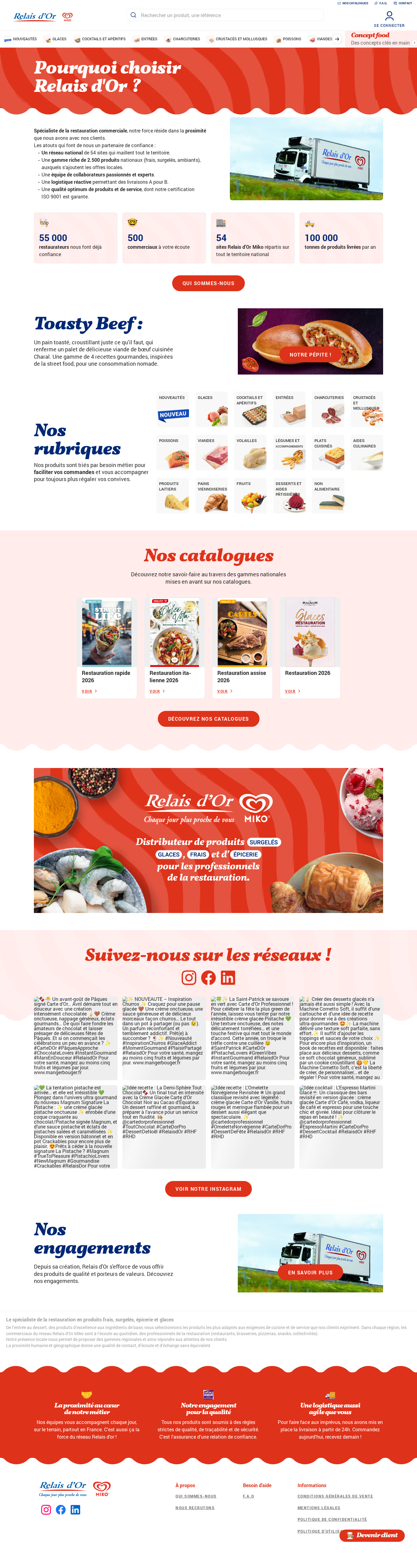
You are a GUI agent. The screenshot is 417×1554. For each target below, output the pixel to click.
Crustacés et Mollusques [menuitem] (241, 38)
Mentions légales (319, 1507)
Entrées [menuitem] (149, 38)
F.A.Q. (383, 3)
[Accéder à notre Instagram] (46, 1510)
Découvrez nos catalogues (208, 718)
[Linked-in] (228, 978)
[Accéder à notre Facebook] (60, 1510)
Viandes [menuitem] (324, 38)
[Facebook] (208, 978)
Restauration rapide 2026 (106, 676)
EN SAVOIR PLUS (310, 1272)
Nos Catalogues (355, 3)
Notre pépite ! (310, 354)
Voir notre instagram (208, 1189)
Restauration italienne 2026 (170, 676)
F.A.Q (248, 1496)
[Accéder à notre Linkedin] (75, 1510)
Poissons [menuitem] (292, 38)
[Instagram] (189, 978)
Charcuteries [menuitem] (186, 38)
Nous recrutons (195, 1507)
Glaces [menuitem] (60, 38)
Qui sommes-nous (209, 283)
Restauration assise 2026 (241, 676)
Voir (87, 691)
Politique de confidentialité (332, 1519)
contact (405, 3)
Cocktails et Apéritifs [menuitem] (104, 38)
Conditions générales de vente (335, 1496)
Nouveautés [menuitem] (25, 38)
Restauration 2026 (307, 672)
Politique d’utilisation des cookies (340, 1531)
